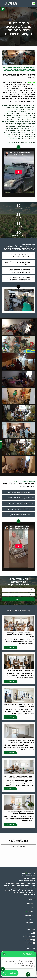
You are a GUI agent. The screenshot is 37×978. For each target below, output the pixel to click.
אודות (31, 907)
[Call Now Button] (3, 969)
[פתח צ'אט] (28, 974)
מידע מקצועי (29, 915)
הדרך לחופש (29, 919)
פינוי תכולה (31, 82)
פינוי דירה (30, 903)
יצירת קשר (29, 922)
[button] (3, 9)
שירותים (30, 911)
